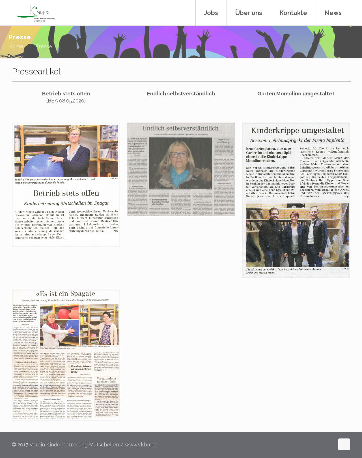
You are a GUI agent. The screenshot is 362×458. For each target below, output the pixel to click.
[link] (66, 185)
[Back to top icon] (344, 444)
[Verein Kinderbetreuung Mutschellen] (36, 12)
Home (15, 46)
